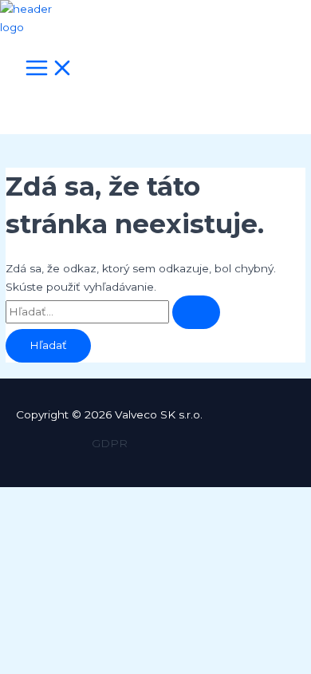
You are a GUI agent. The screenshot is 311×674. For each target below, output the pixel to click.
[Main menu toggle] (49, 69)
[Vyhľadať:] (113, 311)
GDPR (110, 443)
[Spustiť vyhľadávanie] (196, 312)
